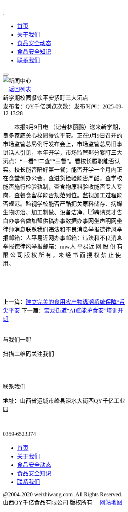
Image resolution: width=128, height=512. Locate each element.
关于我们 (28, 35)
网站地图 (111, 503)
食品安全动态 (34, 43)
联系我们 (28, 60)
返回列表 (17, 89)
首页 (22, 26)
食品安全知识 (34, 52)
